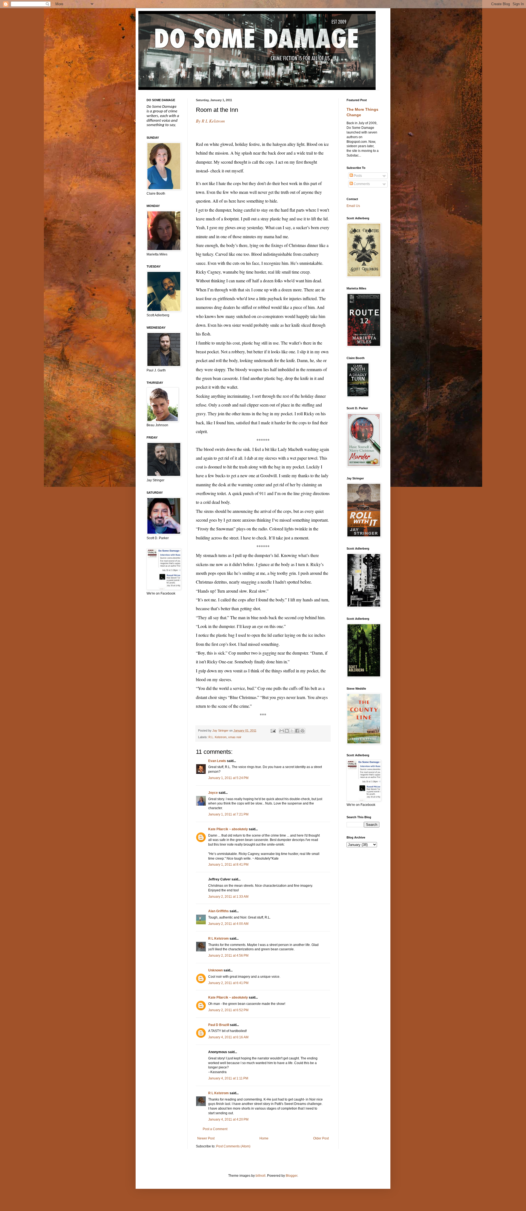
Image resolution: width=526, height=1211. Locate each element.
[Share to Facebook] (297, 731)
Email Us (353, 206)
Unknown (215, 970)
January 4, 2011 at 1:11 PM (228, 1078)
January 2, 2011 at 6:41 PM (228, 983)
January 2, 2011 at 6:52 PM (228, 1010)
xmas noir (234, 737)
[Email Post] (272, 730)
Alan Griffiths (218, 911)
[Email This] (281, 731)
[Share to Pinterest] (302, 731)
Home (263, 1138)
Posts (357, 176)
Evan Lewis (217, 761)
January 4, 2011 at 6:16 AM (228, 1037)
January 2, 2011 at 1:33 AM (228, 897)
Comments (361, 184)
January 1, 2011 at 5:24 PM (228, 778)
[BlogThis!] (287, 731)
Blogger (291, 1176)
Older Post (321, 1138)
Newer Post (206, 1138)
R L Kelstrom (218, 938)
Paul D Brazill (218, 1025)
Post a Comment (215, 1129)
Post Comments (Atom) (233, 1146)
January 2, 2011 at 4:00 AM (228, 924)
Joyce (213, 793)
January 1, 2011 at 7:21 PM (228, 814)
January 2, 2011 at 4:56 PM (228, 955)
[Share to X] (292, 731)
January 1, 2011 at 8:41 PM (228, 864)
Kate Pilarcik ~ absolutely (228, 829)
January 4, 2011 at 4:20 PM (228, 1119)
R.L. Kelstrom (217, 737)
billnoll (260, 1176)
